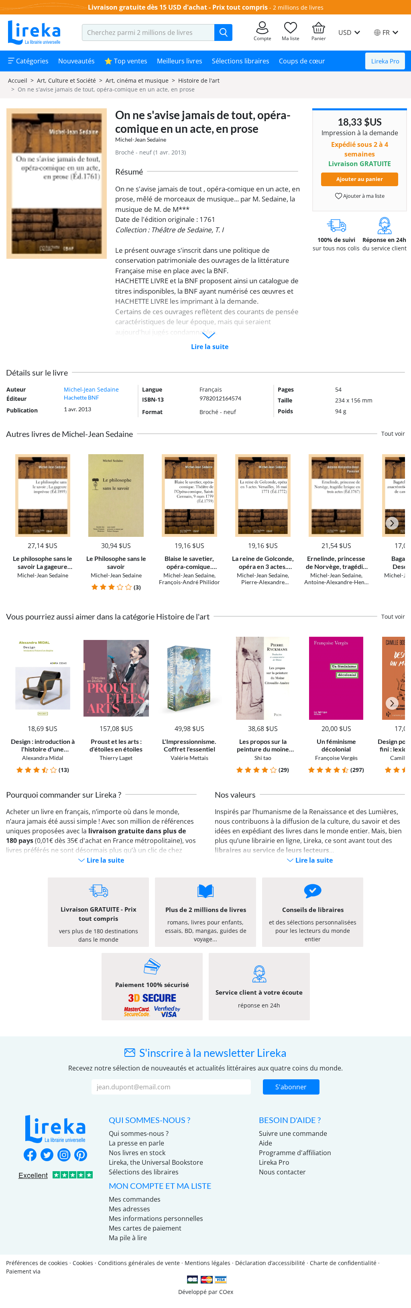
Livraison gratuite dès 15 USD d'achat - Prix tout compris (178, 7)
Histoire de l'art (199, 80)
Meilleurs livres (179, 61)
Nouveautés (76, 61)
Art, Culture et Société (66, 80)
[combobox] (148, 32)
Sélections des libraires (144, 1172)
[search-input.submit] (223, 32)
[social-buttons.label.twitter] (47, 1155)
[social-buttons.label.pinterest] (80, 1155)
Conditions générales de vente (139, 1263)
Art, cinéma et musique (137, 80)
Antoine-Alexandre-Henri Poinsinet (336, 585)
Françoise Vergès (336, 757)
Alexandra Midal (42, 757)
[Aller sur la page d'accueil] (34, 32)
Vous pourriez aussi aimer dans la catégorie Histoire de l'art (108, 616)
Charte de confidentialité (343, 1263)
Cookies (83, 1263)
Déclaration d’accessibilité (270, 1263)
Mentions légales (207, 1263)
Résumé (129, 171)
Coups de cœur (302, 61)
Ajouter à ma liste (363, 195)
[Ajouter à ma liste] (68, 458)
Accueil (17, 80)
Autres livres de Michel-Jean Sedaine (69, 434)
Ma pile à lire (128, 1237)
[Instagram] (63, 1155)
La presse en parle (136, 1143)
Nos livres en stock (137, 1152)
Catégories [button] (31, 61)
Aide (265, 1143)
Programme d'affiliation (295, 1152)
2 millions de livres (298, 7)
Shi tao (262, 757)
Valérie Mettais (189, 757)
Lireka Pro (385, 61)
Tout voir (393, 433)
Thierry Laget (116, 757)
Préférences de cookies (37, 1263)
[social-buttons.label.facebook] (30, 1155)
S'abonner (291, 1087)
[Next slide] (392, 523)
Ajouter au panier (359, 179)
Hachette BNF (81, 397)
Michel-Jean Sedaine (140, 139)
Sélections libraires (240, 61)
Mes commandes (135, 1199)
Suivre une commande (293, 1133)
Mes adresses (129, 1208)
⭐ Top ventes (125, 61)
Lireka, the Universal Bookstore (156, 1162)
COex (226, 1292)
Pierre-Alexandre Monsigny (263, 585)
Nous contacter (282, 1172)
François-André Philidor (189, 582)
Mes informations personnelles (156, 1218)
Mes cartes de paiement (145, 1228)
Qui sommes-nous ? (139, 1133)
